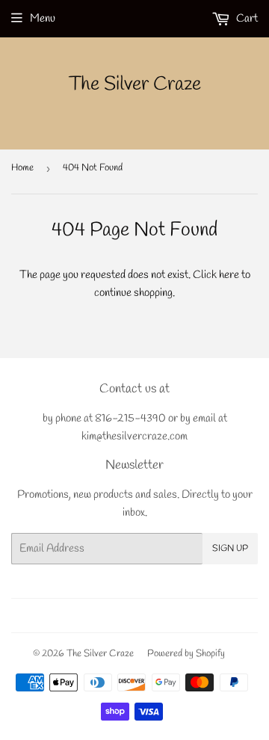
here (229, 275)
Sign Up (230, 549)
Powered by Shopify (186, 653)
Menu (42, 18)
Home (22, 167)
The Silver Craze (135, 84)
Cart (246, 18)
